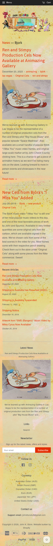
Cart (48, 2)
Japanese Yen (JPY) (26, 496)
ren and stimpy (40, 75)
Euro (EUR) (26, 492)
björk (42, 71)
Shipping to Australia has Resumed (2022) (24, 290)
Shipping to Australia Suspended (19, 300)
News (6, 43)
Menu (9, 2)
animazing (31, 71)
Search (26, 429)
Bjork (22, 203)
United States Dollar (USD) (26, 500)
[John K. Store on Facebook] (23, 465)
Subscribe (43, 450)
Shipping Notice (10, 310)
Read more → (9, 178)
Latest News (26, 347)
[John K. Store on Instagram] (30, 465)
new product (34, 203)
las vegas (7, 75)
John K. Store (26, 524)
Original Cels (22, 75)
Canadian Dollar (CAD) (26, 489)
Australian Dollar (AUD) (26, 481)
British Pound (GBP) (26, 485)
